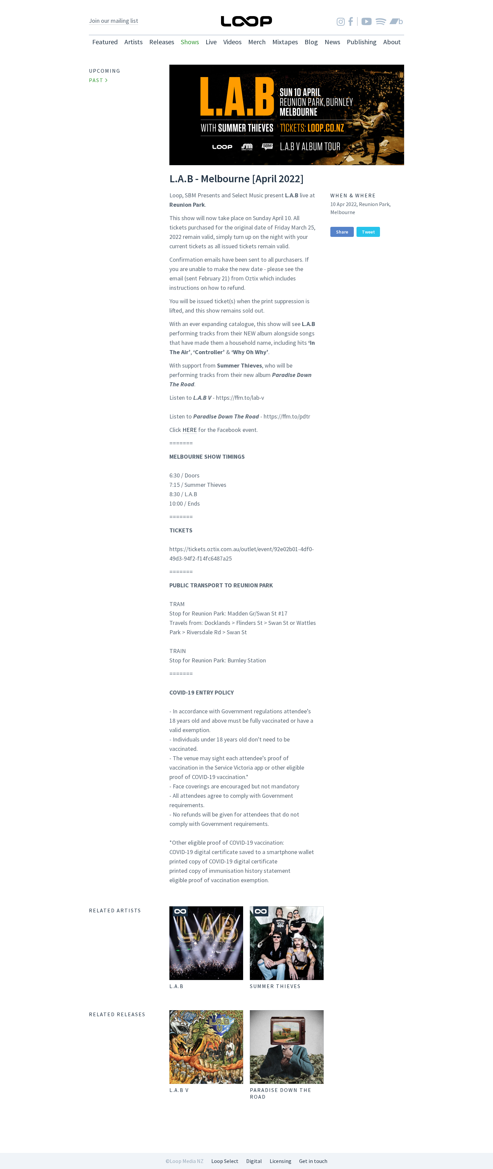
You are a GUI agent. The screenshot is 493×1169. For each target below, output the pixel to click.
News (332, 42)
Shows (190, 42)
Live (211, 42)
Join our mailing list (113, 20)
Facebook (350, 21)
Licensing (280, 1161)
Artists (133, 42)
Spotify (380, 21)
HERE (189, 430)
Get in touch (313, 1161)
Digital (254, 1161)
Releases (161, 42)
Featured (105, 42)
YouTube (367, 21)
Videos (232, 42)
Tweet (368, 232)
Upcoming (104, 70)
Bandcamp (396, 21)
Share (342, 232)
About (392, 42)
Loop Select (224, 1161)
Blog (311, 42)
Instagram (341, 22)
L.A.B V (179, 1090)
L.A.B (176, 986)
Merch (257, 42)
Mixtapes (285, 42)
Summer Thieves (275, 986)
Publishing (362, 42)
